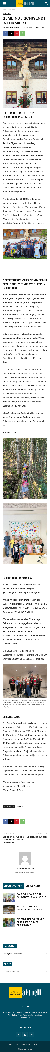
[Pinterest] (16, 33)
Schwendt (11, 10)
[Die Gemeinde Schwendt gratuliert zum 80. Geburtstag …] (9, 922)
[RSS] (31, 1034)
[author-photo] (25, 865)
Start (4, 10)
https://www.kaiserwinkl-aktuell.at (25, 872)
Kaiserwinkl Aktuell (12, 27)
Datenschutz (26, 1044)
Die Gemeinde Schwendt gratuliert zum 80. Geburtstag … (30, 922)
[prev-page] (4, 931)
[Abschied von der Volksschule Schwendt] (9, 909)
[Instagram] (25, 1034)
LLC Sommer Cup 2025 (36, 837)
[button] (4, 3)
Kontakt (37, 1044)
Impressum (13, 1044)
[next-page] (8, 931)
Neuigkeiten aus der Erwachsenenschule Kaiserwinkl (14, 840)
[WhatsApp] (22, 33)
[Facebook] (5, 33)
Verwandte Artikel (13, 886)
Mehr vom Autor (34, 886)
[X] (11, 33)
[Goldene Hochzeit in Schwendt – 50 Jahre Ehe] (9, 897)
